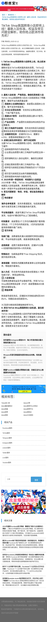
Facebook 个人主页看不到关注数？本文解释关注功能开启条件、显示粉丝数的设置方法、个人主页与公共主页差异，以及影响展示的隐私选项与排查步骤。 (23, 570)
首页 (3, 15)
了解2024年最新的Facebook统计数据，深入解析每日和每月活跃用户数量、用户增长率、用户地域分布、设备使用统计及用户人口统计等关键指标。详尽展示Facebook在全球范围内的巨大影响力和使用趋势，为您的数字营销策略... (23, 531)
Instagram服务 (7, 443)
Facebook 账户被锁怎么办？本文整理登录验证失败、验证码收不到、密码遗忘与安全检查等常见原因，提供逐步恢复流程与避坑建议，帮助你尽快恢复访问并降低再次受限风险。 (23, 545)
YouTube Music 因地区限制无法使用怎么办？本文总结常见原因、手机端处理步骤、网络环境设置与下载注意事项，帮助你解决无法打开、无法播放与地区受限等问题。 (23, 582)
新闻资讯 (11, 15)
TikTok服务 (6, 433)
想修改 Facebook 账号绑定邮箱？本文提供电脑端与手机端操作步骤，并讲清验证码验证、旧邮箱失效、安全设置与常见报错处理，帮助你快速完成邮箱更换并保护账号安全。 (23, 558)
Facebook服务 (7, 428)
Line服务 (6, 458)
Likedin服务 (7, 448)
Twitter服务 (6, 453)
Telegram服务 (7, 438)
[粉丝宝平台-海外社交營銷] (9, 3)
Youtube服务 (7, 463)
